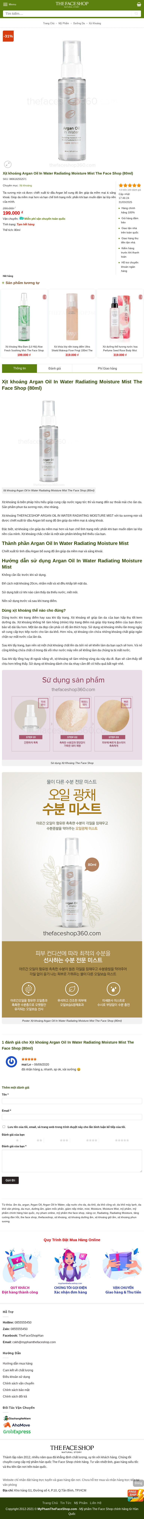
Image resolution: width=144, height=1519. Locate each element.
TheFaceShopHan (31, 1335)
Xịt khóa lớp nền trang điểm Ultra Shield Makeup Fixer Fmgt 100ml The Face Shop (72, 350)
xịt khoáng (60, 1217)
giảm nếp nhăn (74, 1208)
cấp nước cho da (76, 1204)
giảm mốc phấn (54, 1208)
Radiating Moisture (121, 1212)
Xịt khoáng (95, 23)
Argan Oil (36, 1204)
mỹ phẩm (125, 1208)
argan (25, 1204)
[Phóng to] (7, 164)
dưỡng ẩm (38, 1208)
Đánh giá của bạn (13, 1134)
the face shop (29, 1217)
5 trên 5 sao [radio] (107, 1140)
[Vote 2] (125, 185)
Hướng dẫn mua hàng (17, 1363)
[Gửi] (136, 13)
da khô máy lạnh (127, 1204)
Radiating (102, 1212)
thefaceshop (45, 1217)
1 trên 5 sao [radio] (8, 1140)
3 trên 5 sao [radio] (52, 1140)
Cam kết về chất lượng (18, 1370)
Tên (5, 1094)
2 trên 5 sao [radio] (29, 1140)
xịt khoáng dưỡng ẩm (80, 1217)
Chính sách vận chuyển (18, 1383)
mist (87, 1208)
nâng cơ (91, 1212)
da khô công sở (106, 1204)
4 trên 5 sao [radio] (78, 1140)
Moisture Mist (111, 1208)
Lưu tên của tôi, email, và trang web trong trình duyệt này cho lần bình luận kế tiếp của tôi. (67, 1127)
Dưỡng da (79, 23)
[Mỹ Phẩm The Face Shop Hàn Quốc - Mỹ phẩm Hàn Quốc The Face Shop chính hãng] (72, 4)
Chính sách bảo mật (16, 1390)
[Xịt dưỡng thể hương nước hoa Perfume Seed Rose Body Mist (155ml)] (120, 317)
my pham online (45, 1212)
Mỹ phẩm (63, 23)
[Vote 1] (121, 185)
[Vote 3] (130, 185)
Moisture (96, 1208)
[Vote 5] (139, 185)
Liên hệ (96, 1503)
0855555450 (23, 1322)
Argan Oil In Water (53, 1204)
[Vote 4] (134, 185)
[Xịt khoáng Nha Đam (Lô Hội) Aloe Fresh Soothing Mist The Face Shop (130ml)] (24, 317)
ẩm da (17, 1204)
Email (6, 1110)
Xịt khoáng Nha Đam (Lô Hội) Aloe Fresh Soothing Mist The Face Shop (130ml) (24, 350)
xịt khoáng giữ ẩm (105, 1217)
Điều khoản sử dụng (16, 1376)
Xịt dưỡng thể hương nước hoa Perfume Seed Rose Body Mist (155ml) (120, 350)
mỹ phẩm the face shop (70, 1212)
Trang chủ (48, 23)
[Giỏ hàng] (139, 4)
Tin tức (66, 1503)
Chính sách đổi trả (15, 1396)
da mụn (25, 1208)
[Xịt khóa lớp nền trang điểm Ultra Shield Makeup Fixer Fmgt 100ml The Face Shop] (72, 317)
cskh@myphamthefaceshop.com (34, 1342)
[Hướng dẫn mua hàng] (72, 1270)
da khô (92, 1204)
